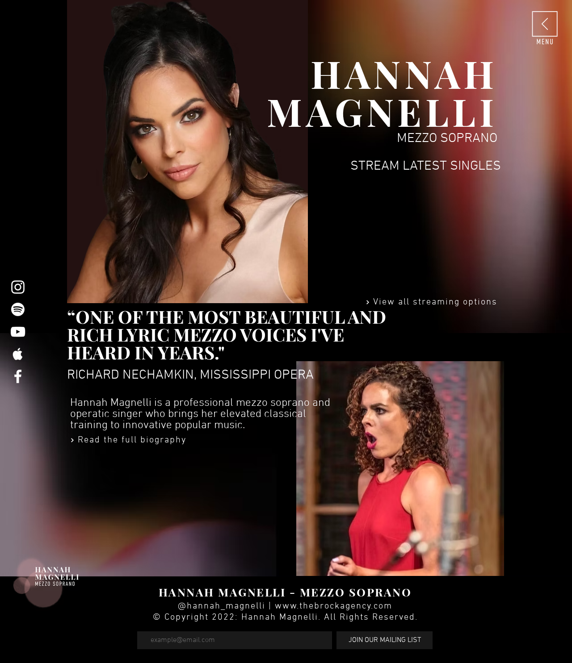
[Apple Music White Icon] (18, 354)
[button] (544, 27)
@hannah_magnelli (221, 606)
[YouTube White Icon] (18, 332)
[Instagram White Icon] (18, 287)
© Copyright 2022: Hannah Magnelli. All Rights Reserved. (285, 617)
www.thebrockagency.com (333, 606)
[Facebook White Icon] (18, 376)
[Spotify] (18, 309)
